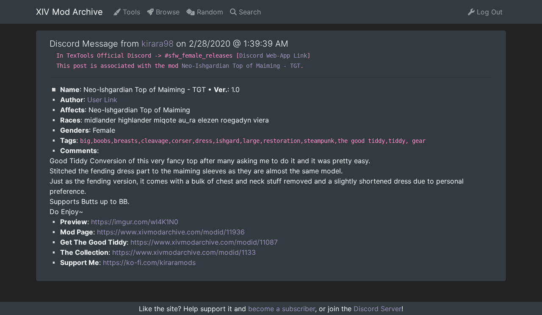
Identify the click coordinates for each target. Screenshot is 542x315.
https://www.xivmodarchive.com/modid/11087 (204, 242)
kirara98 (157, 44)
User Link (102, 99)
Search (249, 12)
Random (209, 12)
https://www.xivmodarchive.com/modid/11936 (171, 232)
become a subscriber (281, 308)
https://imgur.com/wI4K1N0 (134, 221)
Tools (130, 12)
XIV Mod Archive (69, 12)
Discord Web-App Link (273, 55)
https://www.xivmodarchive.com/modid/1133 (184, 252)
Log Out (489, 12)
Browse (167, 12)
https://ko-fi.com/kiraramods (149, 262)
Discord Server (377, 308)
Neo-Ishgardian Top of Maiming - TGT (241, 65)
